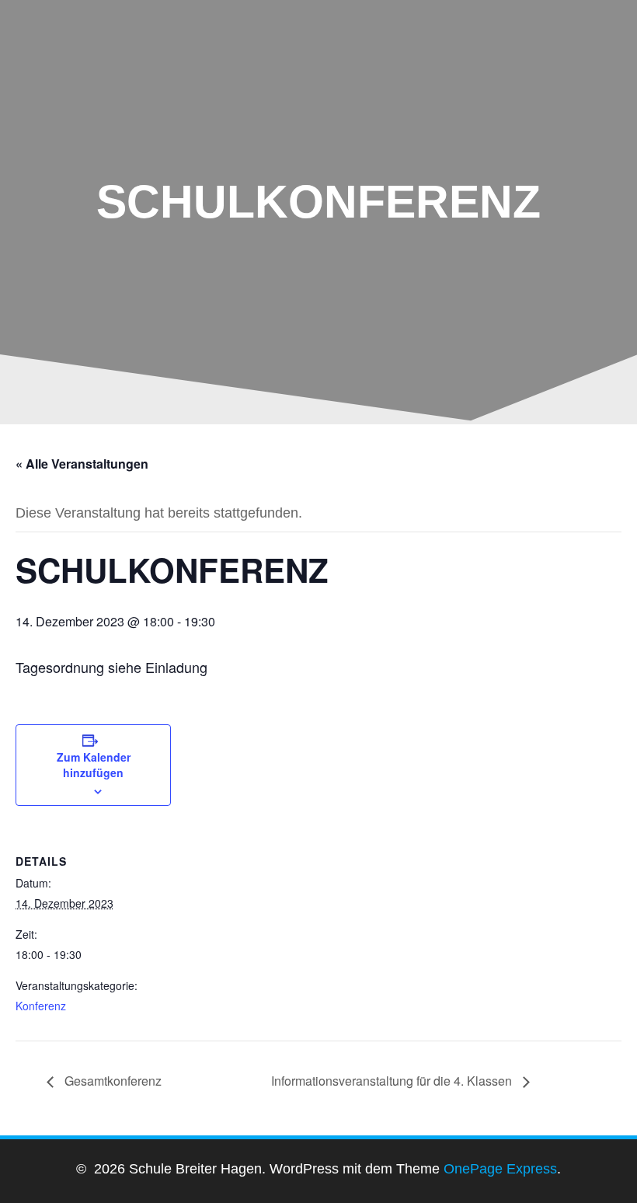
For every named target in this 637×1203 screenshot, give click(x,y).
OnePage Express (500, 1169)
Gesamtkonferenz (111, 1081)
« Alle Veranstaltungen (82, 463)
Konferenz (41, 1005)
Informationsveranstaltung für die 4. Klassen (393, 1081)
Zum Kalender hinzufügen (94, 764)
